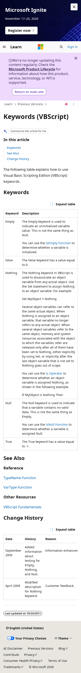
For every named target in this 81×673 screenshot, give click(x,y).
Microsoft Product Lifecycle (32, 69)
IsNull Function (57, 424)
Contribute (11, 655)
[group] (40, 567)
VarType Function (17, 487)
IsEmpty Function (58, 243)
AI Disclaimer (13, 648)
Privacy (29, 655)
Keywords (14, 148)
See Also (13, 153)
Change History (18, 159)
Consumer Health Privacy (21, 661)
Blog (62, 648)
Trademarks (12, 667)
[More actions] (74, 104)
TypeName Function (19, 477)
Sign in (72, 47)
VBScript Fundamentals (22, 507)
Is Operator (54, 373)
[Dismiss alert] (74, 6)
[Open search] (61, 47)
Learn (8, 104)
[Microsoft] (40, 47)
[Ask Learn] (66, 104)
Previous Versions (30, 104)
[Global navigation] (4, 47)
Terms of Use (57, 661)
